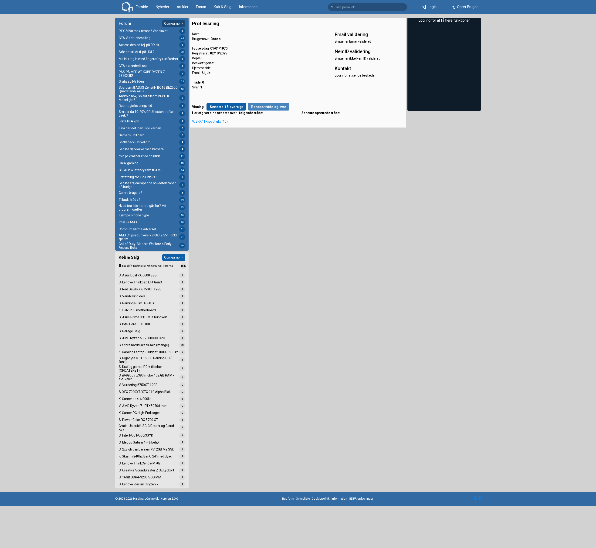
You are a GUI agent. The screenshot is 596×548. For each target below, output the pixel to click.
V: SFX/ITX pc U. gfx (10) (210, 121)
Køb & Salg (222, 7)
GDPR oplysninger (361, 498)
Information (248, 7)
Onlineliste (303, 498)
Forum (201, 7)
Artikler (182, 7)
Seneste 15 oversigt (226, 107)
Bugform (288, 498)
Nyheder (162, 7)
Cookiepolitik (321, 498)
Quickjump (172, 23)
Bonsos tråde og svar (268, 107)
